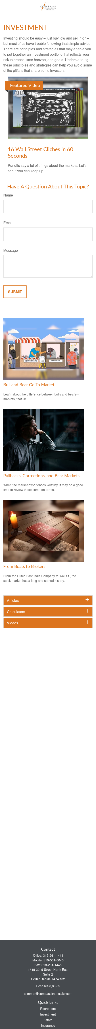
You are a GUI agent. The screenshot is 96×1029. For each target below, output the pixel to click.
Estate (48, 1020)
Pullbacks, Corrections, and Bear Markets (41, 476)
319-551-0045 (54, 960)
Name (8, 195)
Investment (48, 1014)
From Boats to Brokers (24, 567)
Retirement (48, 1008)
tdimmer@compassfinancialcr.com (48, 993)
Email (8, 222)
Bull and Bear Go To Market (28, 385)
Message (10, 250)
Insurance (48, 1025)
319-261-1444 (53, 955)
